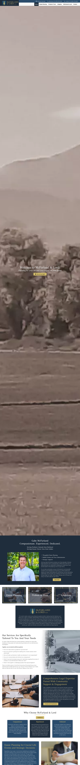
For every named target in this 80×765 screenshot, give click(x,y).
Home (36, 4)
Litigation (59, 4)
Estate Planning (43, 4)
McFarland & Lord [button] (67, 4)
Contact (75, 4)
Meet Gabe (56, 579)
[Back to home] (10, 3)
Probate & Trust (52, 4)
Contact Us (40, 717)
